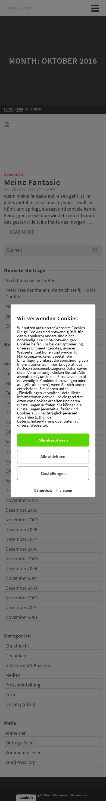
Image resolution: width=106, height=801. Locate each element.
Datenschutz (43, 490)
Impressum (64, 490)
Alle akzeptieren (53, 439)
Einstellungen (53, 473)
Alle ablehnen (53, 456)
